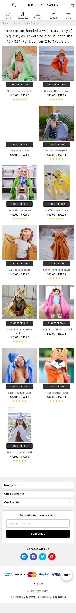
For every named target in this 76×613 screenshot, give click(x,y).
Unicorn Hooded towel (19, 452)
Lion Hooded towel (19, 269)
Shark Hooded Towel (19, 392)
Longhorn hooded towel (56, 269)
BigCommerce (31, 596)
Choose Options (19, 84)
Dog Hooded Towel (19, 150)
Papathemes (59, 596)
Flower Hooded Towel (20, 210)
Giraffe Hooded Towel (56, 210)
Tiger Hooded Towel (56, 392)
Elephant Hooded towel (56, 150)
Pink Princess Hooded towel (56, 329)
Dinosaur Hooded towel (56, 91)
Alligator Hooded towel (19, 91)
